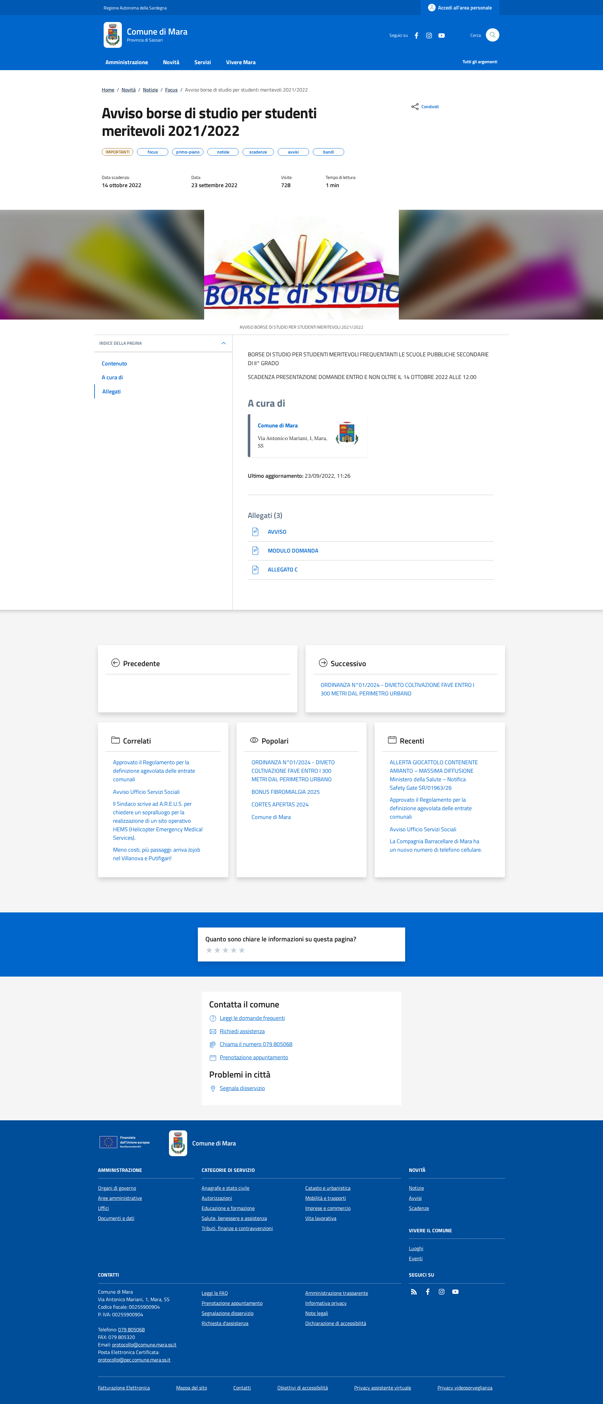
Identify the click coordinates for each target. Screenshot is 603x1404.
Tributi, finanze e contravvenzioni (237, 1228)
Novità (129, 89)
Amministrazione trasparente (336, 1293)
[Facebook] (414, 35)
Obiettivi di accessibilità (302, 1387)
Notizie (150, 89)
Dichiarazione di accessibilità (335, 1323)
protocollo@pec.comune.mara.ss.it (134, 1359)
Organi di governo (117, 1188)
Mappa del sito (191, 1387)
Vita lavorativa (320, 1218)
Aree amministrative (120, 1198)
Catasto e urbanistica (327, 1188)
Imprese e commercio (327, 1208)
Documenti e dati (116, 1218)
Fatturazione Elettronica (124, 1387)
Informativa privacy (326, 1303)
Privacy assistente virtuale (382, 1387)
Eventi (416, 1258)
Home (108, 89)
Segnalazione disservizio (227, 1313)
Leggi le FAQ (215, 1293)
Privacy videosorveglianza (464, 1387)
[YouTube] (439, 35)
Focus (171, 89)
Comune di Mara (278, 425)
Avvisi (415, 1198)
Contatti (242, 1387)
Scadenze (419, 1208)
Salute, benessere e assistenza (234, 1218)
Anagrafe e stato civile (225, 1188)
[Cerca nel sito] (492, 35)
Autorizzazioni (217, 1198)
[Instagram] (426, 35)
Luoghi (416, 1248)
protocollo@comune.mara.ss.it (144, 1344)
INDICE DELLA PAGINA (120, 343)
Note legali (316, 1313)
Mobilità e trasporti (325, 1198)
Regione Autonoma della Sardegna (135, 7)
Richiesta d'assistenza (225, 1323)
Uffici (103, 1208)
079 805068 (131, 1329)
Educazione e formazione (228, 1208)
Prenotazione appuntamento (232, 1303)
